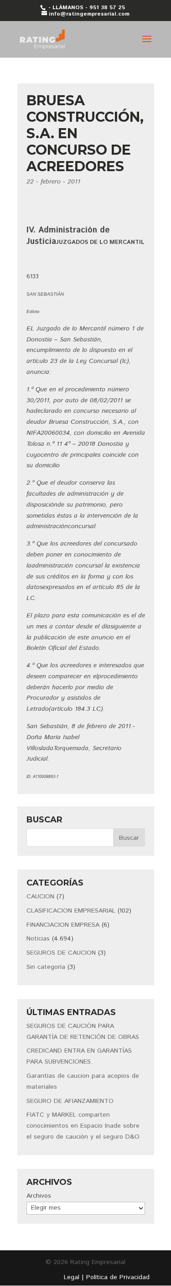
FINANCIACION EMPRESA (62, 924)
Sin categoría (45, 967)
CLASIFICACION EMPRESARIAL (70, 910)
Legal (71, 1277)
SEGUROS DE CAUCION (61, 952)
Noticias (38, 938)
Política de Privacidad (118, 1277)
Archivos (38, 1195)
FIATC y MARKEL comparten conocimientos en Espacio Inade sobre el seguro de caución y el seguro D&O (83, 1125)
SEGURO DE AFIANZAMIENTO (70, 1101)
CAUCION (40, 896)
